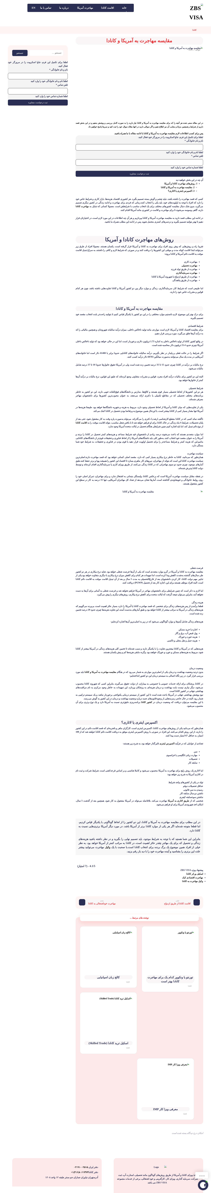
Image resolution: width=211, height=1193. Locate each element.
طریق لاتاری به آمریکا (178, 801)
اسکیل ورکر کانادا (194, 874)
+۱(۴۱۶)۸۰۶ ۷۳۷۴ (80, 1172)
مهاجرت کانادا (82, 206)
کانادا (190, 986)
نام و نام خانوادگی (194, 141)
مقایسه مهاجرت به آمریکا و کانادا (100, 672)
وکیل (107, 847)
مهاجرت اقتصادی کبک (192, 877)
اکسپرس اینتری (167, 743)
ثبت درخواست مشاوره (139, 174)
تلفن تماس (197, 156)
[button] (22, 7)
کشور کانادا (146, 702)
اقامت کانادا (82, 422)
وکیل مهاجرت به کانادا (192, 881)
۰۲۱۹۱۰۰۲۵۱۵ (81, 1167)
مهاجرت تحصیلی (189, 265)
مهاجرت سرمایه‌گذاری (186, 273)
